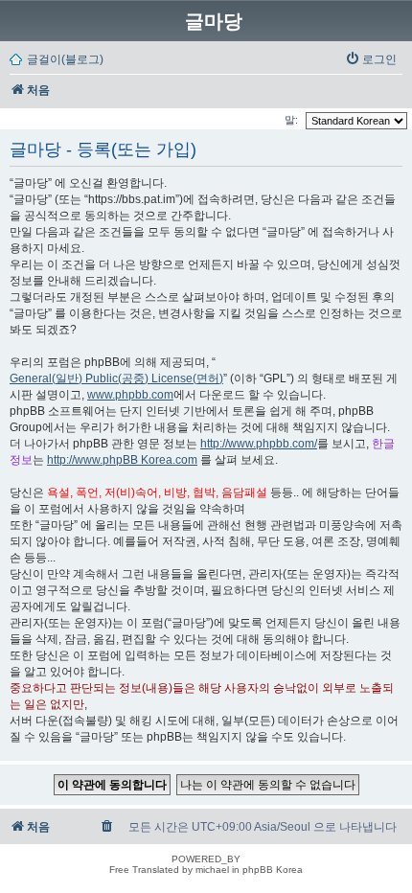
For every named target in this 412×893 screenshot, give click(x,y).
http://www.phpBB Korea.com (122, 460)
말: (293, 120)
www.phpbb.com (130, 394)
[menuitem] (371, 59)
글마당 (213, 21)
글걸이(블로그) (65, 59)
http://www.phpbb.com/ (258, 443)
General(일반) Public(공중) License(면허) (116, 378)
